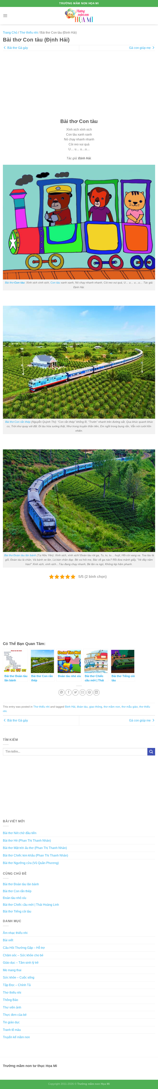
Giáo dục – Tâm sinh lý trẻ (21, 962)
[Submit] (151, 751)
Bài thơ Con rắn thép (17, 421)
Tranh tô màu (12, 1029)
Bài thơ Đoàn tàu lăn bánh (20, 555)
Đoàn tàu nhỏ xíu (14, 898)
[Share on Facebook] (68, 692)
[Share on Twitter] (75, 692)
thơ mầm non (112, 706)
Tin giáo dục (11, 1022)
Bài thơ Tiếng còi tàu (17, 911)
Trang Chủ (10, 32)
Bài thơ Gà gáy (17, 47)
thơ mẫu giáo (130, 706)
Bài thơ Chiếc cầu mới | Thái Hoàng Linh (31, 904)
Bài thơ (15, 282)
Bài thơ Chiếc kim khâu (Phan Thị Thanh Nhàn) (35, 855)
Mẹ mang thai (12, 970)
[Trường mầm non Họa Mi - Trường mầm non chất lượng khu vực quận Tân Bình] (79, 15)
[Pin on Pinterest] (89, 692)
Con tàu (55, 282)
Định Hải (70, 706)
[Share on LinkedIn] (96, 692)
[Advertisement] (79, 87)
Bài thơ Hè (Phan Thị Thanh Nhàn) (27, 840)
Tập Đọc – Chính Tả (17, 985)
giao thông (95, 706)
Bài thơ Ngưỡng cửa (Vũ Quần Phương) (31, 863)
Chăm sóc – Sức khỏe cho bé (23, 955)
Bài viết (8, 940)
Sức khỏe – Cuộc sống (18, 977)
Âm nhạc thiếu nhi (15, 933)
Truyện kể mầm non (16, 1037)
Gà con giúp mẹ (140, 47)
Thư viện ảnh (12, 1007)
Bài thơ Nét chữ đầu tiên (19, 833)
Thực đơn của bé (15, 1014)
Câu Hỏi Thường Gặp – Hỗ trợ (24, 947)
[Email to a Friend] (82, 692)
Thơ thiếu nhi (29, 32)
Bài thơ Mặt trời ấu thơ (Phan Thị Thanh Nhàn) (35, 848)
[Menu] (5, 15)
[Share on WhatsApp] (61, 692)
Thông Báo (10, 1000)
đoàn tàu (82, 706)
